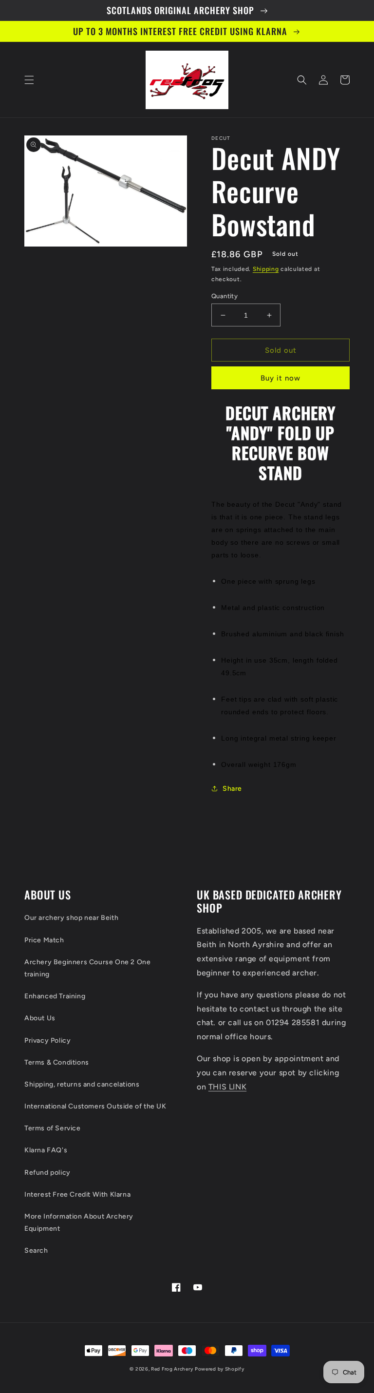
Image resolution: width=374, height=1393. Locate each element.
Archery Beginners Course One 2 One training (87, 968)
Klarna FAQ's (45, 1150)
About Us (40, 1018)
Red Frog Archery (172, 1369)
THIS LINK (227, 1086)
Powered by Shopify (219, 1369)
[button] (29, 80)
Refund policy (47, 1172)
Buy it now (280, 378)
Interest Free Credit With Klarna (77, 1194)
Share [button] (232, 788)
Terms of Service (52, 1128)
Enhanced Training (54, 996)
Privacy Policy (47, 1040)
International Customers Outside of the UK (95, 1106)
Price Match (44, 940)
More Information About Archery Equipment (78, 1222)
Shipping (266, 269)
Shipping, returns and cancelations (81, 1084)
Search (36, 1250)
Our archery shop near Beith (71, 918)
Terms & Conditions (56, 1062)
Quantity (224, 296)
